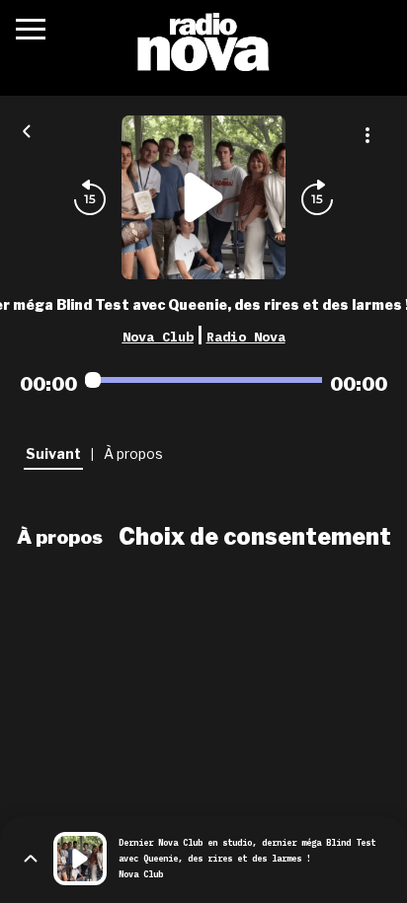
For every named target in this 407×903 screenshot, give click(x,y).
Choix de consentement (255, 537)
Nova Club (158, 336)
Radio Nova (245, 336)
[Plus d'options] (367, 135)
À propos (60, 537)
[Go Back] (26, 129)
